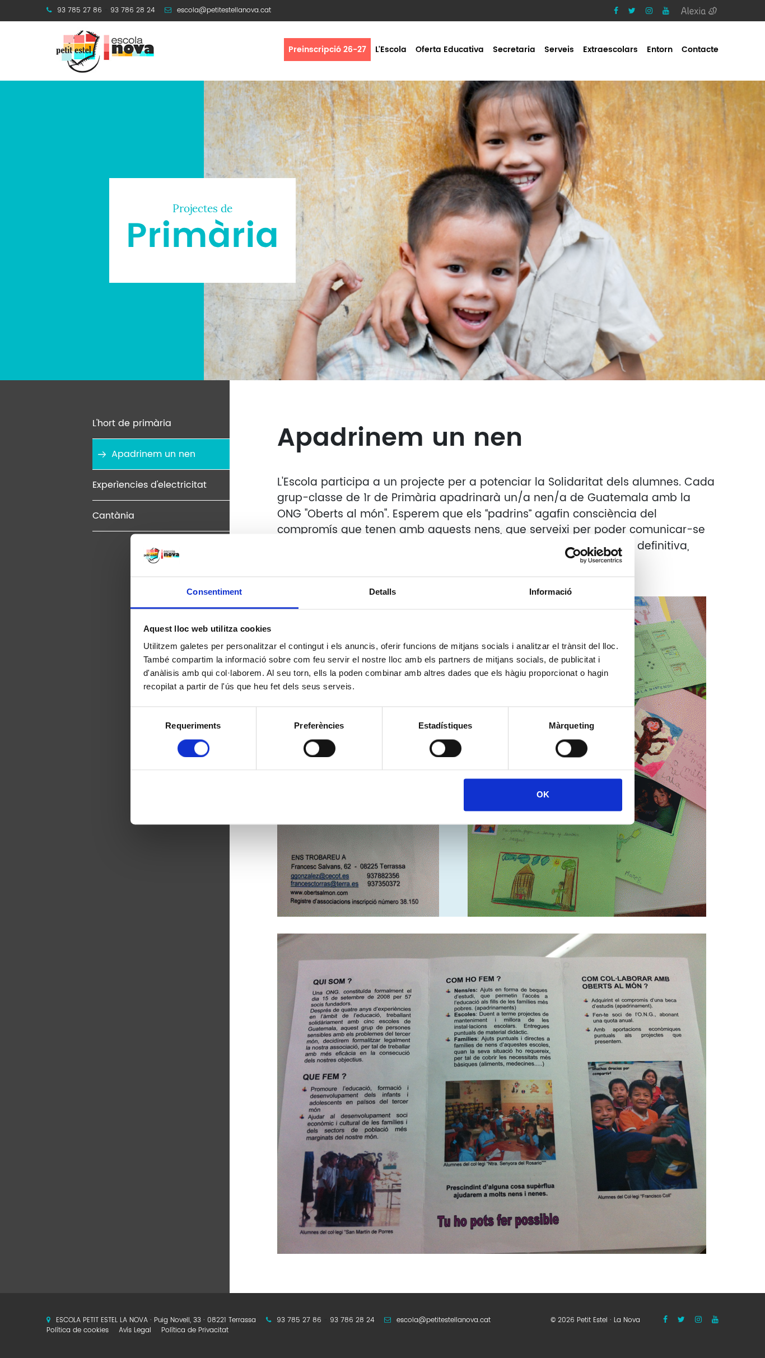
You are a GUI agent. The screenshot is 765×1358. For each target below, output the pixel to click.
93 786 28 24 (132, 10)
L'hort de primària (131, 423)
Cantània (113, 515)
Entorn (660, 49)
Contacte (700, 49)
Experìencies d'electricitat (149, 485)
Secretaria (514, 49)
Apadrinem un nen (153, 454)
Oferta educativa (450, 49)
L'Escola (391, 49)
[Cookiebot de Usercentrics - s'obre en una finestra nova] (573, 555)
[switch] (319, 748)
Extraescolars (610, 49)
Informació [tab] (550, 592)
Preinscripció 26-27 (327, 49)
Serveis (559, 49)
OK (543, 795)
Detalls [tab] (383, 592)
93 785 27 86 (79, 10)
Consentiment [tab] (214, 592)
